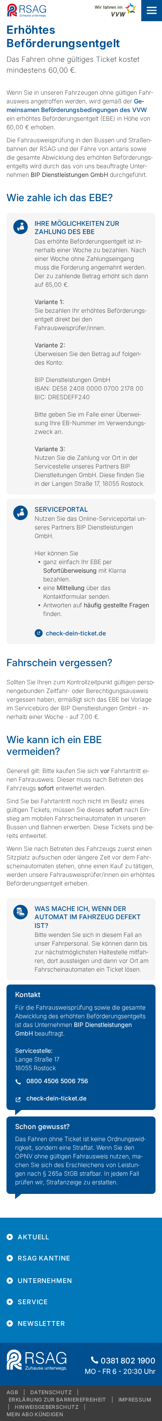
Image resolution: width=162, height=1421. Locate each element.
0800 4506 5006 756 (57, 1080)
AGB (12, 1392)
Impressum (134, 1399)
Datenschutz (51, 1392)
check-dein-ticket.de (76, 633)
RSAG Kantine (44, 1258)
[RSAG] (27, 10)
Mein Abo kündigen (34, 1414)
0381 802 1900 (128, 1360)
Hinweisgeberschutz (46, 1407)
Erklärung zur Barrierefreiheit (57, 1399)
